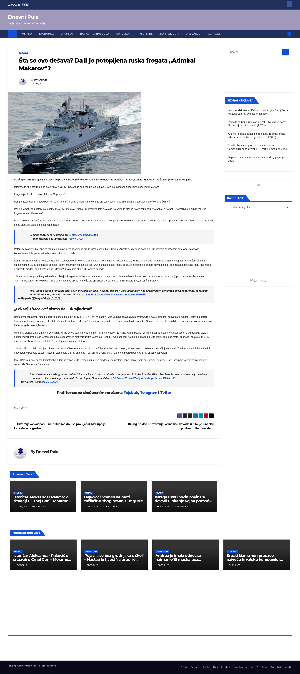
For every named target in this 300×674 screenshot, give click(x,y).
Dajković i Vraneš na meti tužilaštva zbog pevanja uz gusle (113, 499)
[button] (284, 33)
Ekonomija (46, 33)
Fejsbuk (130, 392)
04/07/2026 (234, 565)
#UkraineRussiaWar (126, 378)
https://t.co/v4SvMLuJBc (162, 378)
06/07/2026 (163, 565)
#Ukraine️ (84, 294)
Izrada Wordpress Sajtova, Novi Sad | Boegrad (29, 668)
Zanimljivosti (169, 33)
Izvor (16, 408)
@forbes (143, 378)
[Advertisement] (258, 77)
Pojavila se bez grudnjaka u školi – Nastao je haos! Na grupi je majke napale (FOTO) (113, 559)
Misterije (146, 33)
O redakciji (193, 33)
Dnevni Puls (23, 17)
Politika (26, 33)
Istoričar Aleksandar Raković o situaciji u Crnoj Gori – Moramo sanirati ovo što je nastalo (40, 501)
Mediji (24, 408)
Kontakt (214, 33)
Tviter (165, 392)
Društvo (67, 33)
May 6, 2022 (76, 238)
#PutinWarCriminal (101, 294)
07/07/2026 (92, 565)
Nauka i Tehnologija (94, 33)
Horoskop (123, 33)
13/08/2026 (21, 565)
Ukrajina (176, 332)
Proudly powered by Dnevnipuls (22, 666)
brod (82, 260)
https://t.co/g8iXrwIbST (85, 235)
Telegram (148, 392)
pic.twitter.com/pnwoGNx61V (129, 294)
